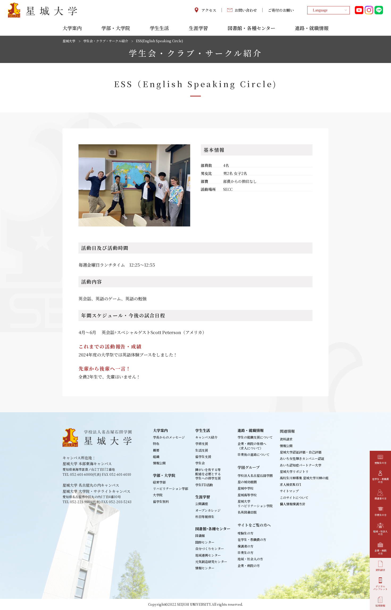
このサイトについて (294, 497)
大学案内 (72, 28)
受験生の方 (245, 533)
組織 (156, 456)
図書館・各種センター (251, 28)
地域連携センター (208, 555)
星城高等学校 (247, 495)
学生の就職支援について (255, 437)
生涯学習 (198, 28)
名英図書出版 (247, 512)
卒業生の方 (245, 552)
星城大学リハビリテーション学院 (255, 503)
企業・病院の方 (249, 565)
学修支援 (201, 443)
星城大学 (69, 41)
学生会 (200, 463)
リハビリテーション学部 (170, 488)
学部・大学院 (115, 28)
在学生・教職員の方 (252, 539)
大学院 (158, 495)
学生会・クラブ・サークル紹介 (105, 41)
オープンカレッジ (208, 510)
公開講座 (201, 503)
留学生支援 (203, 456)
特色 (156, 443)
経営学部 (159, 482)
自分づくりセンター (209, 548)
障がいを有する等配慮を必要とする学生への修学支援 (208, 474)
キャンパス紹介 (206, 437)
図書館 (200, 535)
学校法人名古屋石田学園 (255, 475)
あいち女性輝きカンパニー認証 (302, 458)
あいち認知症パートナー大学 (300, 465)
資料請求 (286, 439)
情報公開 (159, 463)
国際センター (204, 542)
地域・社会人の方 (250, 559)
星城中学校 (245, 488)
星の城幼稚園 (247, 481)
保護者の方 (245, 546)
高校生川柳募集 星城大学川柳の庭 (304, 478)
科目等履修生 (204, 516)
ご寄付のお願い (281, 10)
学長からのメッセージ (169, 437)
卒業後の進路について (253, 454)
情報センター (204, 568)
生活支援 (201, 450)
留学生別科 (161, 501)
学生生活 (159, 28)
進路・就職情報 (311, 28)
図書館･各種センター (212, 529)
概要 (156, 450)
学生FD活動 (204, 484)
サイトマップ (289, 491)
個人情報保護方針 (292, 504)
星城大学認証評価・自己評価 (300, 452)
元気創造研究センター (211, 561)
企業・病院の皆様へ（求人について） (252, 445)
